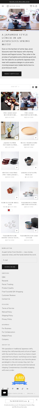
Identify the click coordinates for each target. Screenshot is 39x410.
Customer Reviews (9, 295)
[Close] (36, 400)
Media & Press (7, 336)
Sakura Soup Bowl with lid (29, 173)
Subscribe (10, 267)
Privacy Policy (7, 319)
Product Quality (8, 288)
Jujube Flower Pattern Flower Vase (10, 144)
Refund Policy (7, 312)
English (30, 393)
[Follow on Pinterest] (13, 389)
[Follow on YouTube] (18, 389)
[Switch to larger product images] (33, 87)
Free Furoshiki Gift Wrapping (12, 292)
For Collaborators (8, 332)
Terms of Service (8, 308)
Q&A (3, 277)
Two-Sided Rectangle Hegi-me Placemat (29, 114)
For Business (6, 328)
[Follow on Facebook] (3, 389)
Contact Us (6, 299)
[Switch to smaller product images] (36, 87)
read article (12, 74)
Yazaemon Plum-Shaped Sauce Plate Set (10, 237)
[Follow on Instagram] (8, 389)
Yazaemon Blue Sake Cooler (29, 236)
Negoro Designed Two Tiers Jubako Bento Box (10, 174)
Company (5, 339)
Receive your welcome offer (20, 1)
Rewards (5, 281)
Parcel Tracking (7, 284)
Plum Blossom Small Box (10, 203)
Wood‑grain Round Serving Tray (29, 144)
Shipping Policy (7, 316)
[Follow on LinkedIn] (27, 389)
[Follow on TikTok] (22, 389)
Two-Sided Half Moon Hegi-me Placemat (10, 114)
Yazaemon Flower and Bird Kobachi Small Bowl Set (29, 204)
